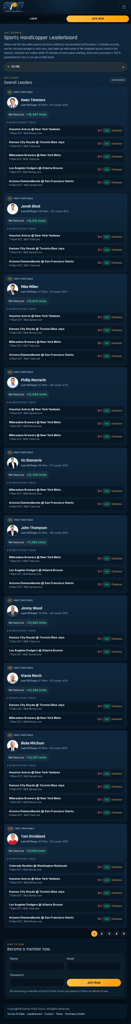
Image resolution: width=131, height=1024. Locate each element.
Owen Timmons (33, 100)
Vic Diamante (31, 461)
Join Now (98, 18)
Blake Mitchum (32, 743)
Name (14, 958)
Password (16, 975)
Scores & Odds (16, 1013)
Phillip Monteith (33, 380)
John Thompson (34, 528)
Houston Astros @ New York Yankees (34, 129)
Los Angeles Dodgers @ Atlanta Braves (36, 168)
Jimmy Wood (31, 608)
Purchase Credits (75, 1013)
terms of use (100, 991)
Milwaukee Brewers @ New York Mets (35, 155)
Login (33, 18)
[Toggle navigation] (124, 7)
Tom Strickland (33, 837)
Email (70, 958)
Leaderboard (34, 1013)
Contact (48, 1013)
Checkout (116, 130)
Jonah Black (30, 207)
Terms (59, 1013)
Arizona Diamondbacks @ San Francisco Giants (41, 181)
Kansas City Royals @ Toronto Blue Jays (36, 142)
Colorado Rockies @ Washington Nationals (38, 865)
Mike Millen (29, 287)
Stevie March (31, 676)
